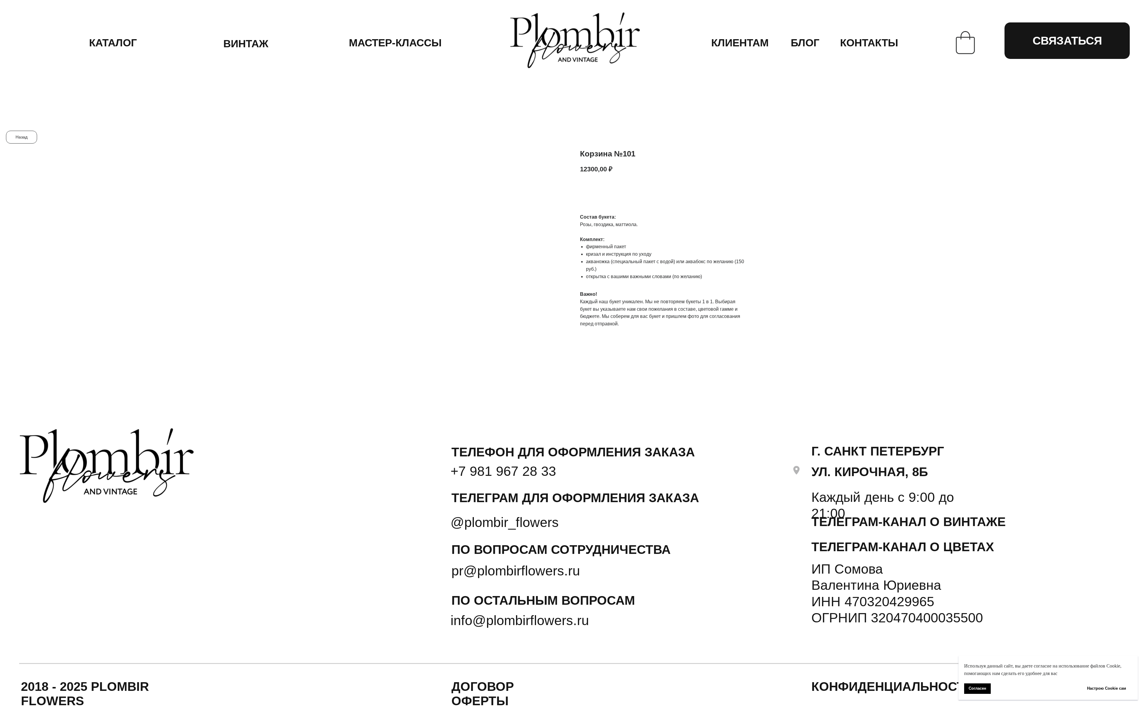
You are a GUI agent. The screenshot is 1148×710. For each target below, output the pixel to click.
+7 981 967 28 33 (503, 471)
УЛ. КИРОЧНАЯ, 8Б (869, 472)
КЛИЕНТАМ (740, 42)
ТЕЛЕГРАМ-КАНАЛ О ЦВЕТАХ (902, 547)
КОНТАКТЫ (869, 42)
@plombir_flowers (505, 522)
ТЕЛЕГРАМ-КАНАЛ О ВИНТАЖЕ (908, 522)
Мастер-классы (395, 42)
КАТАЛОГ (113, 42)
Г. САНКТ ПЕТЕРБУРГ (877, 451)
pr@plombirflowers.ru (515, 570)
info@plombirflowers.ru (520, 620)
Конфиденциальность (892, 686)
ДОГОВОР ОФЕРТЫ (482, 693)
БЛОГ (805, 42)
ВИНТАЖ (245, 43)
